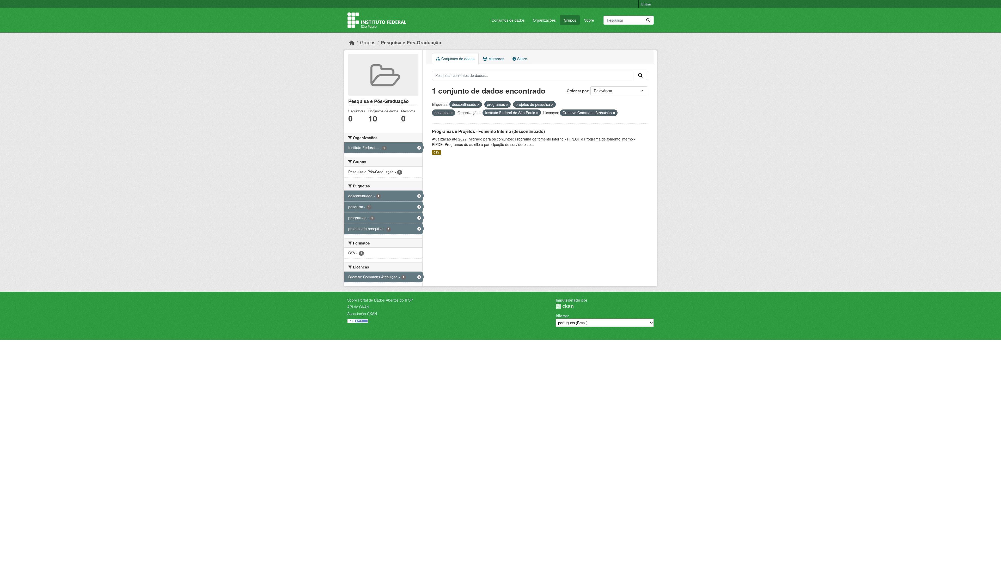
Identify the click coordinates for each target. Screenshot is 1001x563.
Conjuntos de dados (508, 20)
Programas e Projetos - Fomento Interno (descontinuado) (488, 131)
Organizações (544, 20)
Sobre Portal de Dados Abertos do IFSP (380, 300)
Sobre (589, 20)
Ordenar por (577, 90)
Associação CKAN (362, 313)
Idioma (562, 315)
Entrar (646, 4)
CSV (436, 152)
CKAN (564, 306)
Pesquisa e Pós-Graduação (411, 42)
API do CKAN (358, 306)
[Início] (352, 42)
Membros (495, 58)
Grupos (570, 20)
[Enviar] (648, 20)
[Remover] (478, 104)
